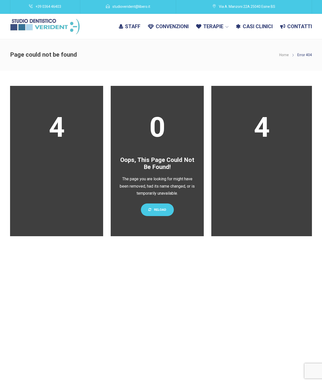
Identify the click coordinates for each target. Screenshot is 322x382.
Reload (159, 210)
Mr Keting (39, 376)
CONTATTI (299, 26)
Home (284, 55)
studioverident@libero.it (215, 369)
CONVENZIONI (172, 26)
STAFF (132, 26)
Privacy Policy (285, 369)
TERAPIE (213, 26)
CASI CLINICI (258, 26)
